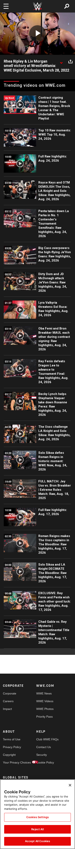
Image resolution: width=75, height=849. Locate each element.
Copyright (9, 754)
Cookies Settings (37, 817)
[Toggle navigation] (6, 6)
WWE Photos (44, 709)
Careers (8, 701)
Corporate (9, 693)
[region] (37, 814)
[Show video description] (61, 61)
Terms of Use (11, 739)
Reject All (37, 829)
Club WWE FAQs (44, 739)
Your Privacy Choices (11, 762)
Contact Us (43, 747)
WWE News (44, 693)
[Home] (37, 6)
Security (41, 754)
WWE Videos (44, 701)
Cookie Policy (44, 762)
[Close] (70, 785)
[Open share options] (70, 61)
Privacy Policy (11, 747)
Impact (7, 709)
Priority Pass (44, 716)
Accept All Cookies (37, 841)
